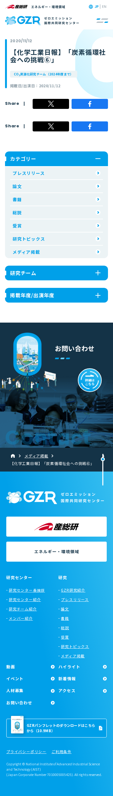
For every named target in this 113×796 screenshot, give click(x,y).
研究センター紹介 (25, 599)
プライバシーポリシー (26, 752)
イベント (15, 678)
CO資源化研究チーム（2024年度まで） (43, 74)
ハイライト (69, 667)
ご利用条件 (61, 752)
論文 (17, 186)
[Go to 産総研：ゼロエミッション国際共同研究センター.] (15, 456)
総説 (17, 212)
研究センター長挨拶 (27, 590)
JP (97, 6)
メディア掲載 (26, 252)
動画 (10, 667)
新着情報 (67, 678)
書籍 (17, 199)
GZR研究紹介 (73, 590)
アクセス (66, 690)
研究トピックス (29, 239)
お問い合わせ (19, 703)
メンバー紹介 (21, 618)
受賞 (17, 225)
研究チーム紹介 (23, 608)
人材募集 (15, 690)
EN (104, 6)
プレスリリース (29, 173)
